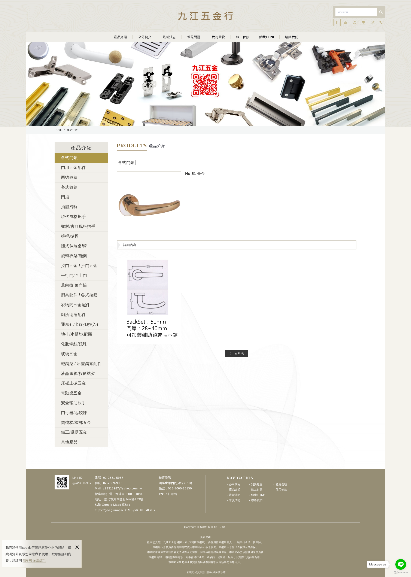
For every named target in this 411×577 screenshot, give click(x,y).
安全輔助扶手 (73, 403)
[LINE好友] (363, 22)
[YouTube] (345, 22)
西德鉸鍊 (69, 177)
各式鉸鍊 (69, 187)
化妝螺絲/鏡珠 (74, 344)
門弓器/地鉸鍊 (74, 412)
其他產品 (69, 442)
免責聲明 (281, 484)
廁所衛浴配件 (73, 314)
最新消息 (169, 37)
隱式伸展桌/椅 (74, 246)
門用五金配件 (73, 167)
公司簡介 (144, 37)
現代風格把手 (73, 216)
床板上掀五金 (73, 383)
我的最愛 (218, 37)
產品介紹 (120, 37)
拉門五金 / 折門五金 (79, 265)
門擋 (65, 197)
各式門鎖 (69, 157)
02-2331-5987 (113, 477)
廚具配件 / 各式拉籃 (79, 295)
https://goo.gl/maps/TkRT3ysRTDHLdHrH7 (125, 510)
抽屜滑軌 (69, 206)
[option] (149, 204)
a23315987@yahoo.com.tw (122, 488)
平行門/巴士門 (74, 275)
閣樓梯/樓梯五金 (76, 422)
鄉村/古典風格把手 (78, 226)
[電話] (381, 22)
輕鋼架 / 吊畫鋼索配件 (81, 363)
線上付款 (242, 37)
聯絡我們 (291, 37)
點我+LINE (267, 37)
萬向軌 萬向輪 (74, 285)
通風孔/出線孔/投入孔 (81, 324)
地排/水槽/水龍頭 (76, 334)
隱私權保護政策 (34, 560)
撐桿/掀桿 (70, 236)
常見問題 (193, 37)
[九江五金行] (205, 16)
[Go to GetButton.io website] (401, 572)
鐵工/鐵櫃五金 (74, 432)
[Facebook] (337, 22)
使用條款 (281, 489)
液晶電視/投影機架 (78, 373)
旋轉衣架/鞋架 (74, 255)
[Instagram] (354, 22)
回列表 (239, 353)
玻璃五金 (69, 354)
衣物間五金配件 (75, 305)
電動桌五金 (71, 393)
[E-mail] (372, 22)
